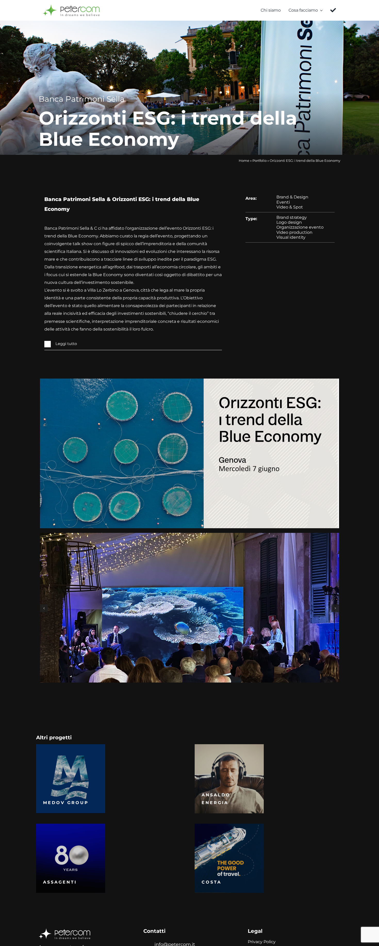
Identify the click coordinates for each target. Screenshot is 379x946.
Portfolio (259, 160)
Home (244, 160)
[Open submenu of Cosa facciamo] (320, 10)
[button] (133, 344)
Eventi (283, 202)
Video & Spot (289, 207)
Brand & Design (292, 197)
